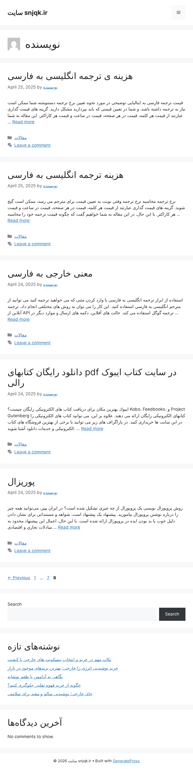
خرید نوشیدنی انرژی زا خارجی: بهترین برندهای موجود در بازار (63, 668)
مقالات (20, 137)
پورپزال (21, 481)
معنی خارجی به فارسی (50, 273)
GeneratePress (126, 760)
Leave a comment (32, 145)
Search (15, 604)
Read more (23, 121)
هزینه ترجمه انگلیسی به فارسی (65, 174)
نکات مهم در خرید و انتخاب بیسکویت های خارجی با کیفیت (59, 659)
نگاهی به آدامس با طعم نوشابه (35, 676)
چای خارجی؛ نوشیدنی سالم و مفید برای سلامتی (50, 693)
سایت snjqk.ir (27, 12)
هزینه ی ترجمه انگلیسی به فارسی (70, 75)
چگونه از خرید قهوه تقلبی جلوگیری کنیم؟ (44, 685)
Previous (19, 577)
